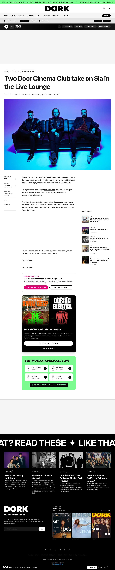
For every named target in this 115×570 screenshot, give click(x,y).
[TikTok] (69, 550)
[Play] (6, 27)
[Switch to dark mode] (104, 8)
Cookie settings (83, 555)
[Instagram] (46, 550)
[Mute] (63, 26)
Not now (103, 567)
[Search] (109, 8)
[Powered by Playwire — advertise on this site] (57, 564)
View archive (106, 510)
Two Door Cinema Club (8, 186)
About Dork (43, 555)
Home (7, 71)
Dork (5, 178)
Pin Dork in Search (61, 287)
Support (37, 555)
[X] (55, 550)
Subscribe (92, 567)
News (14, 71)
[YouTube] (60, 550)
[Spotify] (65, 550)
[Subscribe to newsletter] (42, 529)
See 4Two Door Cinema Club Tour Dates (50, 385)
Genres (60, 555)
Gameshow (58, 202)
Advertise (30, 555)
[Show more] (110, 567)
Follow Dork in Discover (36, 287)
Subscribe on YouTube (50, 343)
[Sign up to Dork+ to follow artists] (15, 179)
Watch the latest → (49, 348)
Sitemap (71, 555)
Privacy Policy (52, 555)
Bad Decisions (49, 190)
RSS (76, 555)
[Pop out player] (59, 26)
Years (65, 555)
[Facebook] (50, 550)
